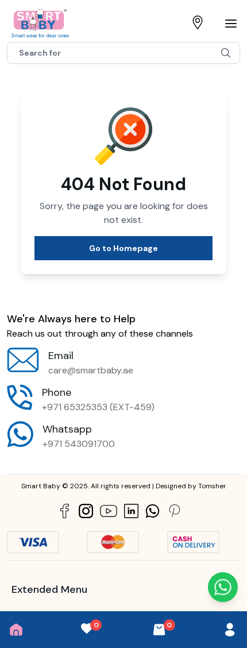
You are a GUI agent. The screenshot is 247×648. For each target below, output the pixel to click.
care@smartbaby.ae (90, 370)
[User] (229, 629)
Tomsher (212, 486)
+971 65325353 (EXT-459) (98, 407)
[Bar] (231, 23)
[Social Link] (64, 511)
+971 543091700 (79, 444)
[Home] (16, 629)
